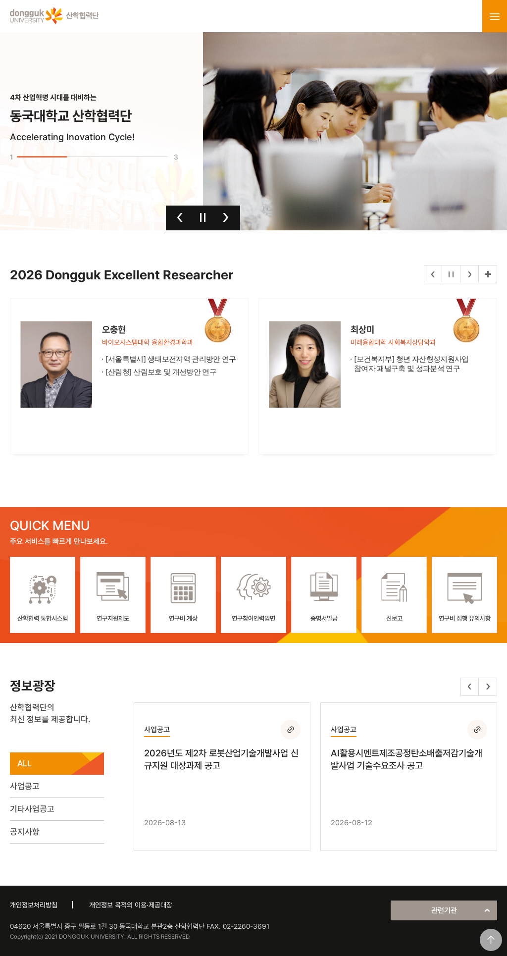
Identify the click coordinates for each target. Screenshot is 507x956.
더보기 (488, 274)
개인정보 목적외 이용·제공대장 (130, 905)
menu (495, 16)
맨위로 (491, 940)
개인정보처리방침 (33, 905)
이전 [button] (180, 217)
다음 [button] (225, 217)
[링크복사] (291, 730)
